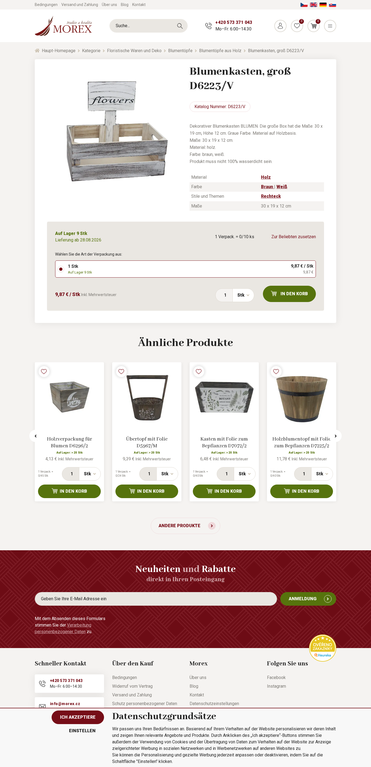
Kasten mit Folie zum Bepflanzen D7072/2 (224, 442)
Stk (240, 295)
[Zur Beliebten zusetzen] (44, 371)
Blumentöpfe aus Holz (220, 50)
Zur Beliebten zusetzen (293, 236)
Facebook (276, 677)
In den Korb (294, 293)
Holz (266, 177)
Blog (124, 4)
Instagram (276, 686)
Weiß (281, 186)
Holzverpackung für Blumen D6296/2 (69, 442)
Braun (267, 186)
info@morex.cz (65, 704)
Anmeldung (302, 598)
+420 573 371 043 (233, 22)
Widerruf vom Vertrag (132, 686)
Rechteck (271, 196)
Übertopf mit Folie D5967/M (147, 442)
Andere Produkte (179, 525)
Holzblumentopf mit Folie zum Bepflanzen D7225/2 (301, 442)
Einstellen (82, 730)
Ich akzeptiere (78, 717)
